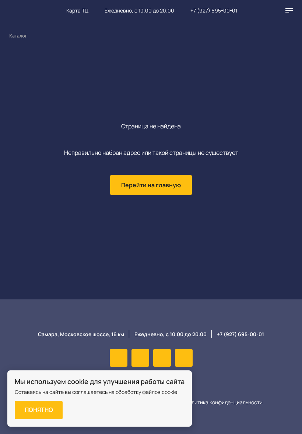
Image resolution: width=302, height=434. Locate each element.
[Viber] (140, 358)
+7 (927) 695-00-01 (213, 10)
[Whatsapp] (162, 358)
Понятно (39, 410)
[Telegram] (184, 358)
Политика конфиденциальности (224, 402)
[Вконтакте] (118, 358)
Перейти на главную (151, 185)
